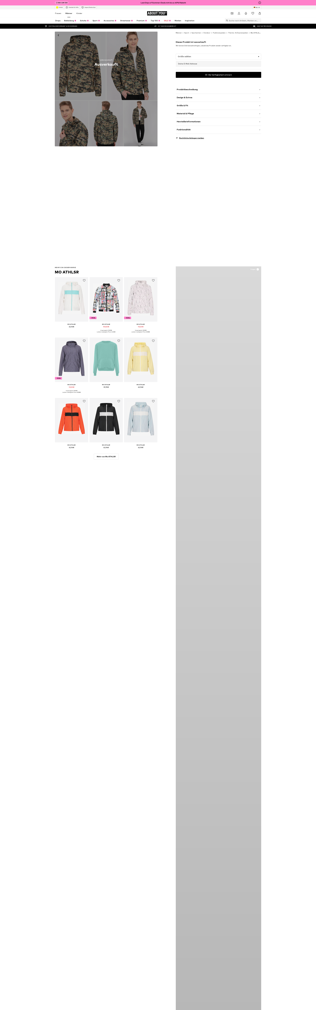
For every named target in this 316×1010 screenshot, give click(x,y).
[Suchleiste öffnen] (226, 20)
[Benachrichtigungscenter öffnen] (245, 13)
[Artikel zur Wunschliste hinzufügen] (84, 280)
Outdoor (206, 33)
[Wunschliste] (252, 13)
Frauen (58, 13)
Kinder (79, 13)
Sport (186, 33)
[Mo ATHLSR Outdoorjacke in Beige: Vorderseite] (80, 66)
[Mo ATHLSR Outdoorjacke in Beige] (71, 123)
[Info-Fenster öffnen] (259, 2)
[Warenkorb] (259, 13)
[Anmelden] (238, 13)
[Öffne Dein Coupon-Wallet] (232, 13)
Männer (68, 13)
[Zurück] (58, 35)
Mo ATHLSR (67, 272)
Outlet (61, 7)
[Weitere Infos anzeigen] (71, 330)
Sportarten (196, 33)
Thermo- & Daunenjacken (238, 33)
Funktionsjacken (219, 33)
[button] (218, 57)
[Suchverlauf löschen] (259, 20)
